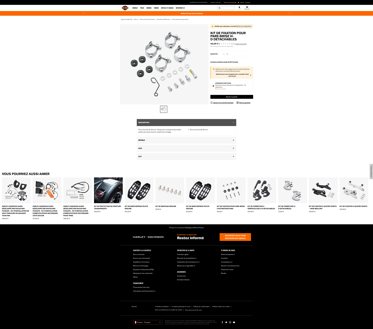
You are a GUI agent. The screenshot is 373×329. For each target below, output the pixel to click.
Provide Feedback (371, 171)
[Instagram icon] (230, 322)
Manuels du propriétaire (186, 258)
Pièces (136, 19)
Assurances (181, 276)
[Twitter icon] (226, 322)
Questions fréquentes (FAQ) (143, 269)
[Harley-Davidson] (154, 237)
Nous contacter (139, 254)
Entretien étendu (183, 280)
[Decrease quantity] (221, 54)
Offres (135, 277)
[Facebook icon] (222, 322)
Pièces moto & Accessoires (147, 19)
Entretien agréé (182, 254)
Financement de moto (141, 287)
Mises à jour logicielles (185, 266)
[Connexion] (239, 8)
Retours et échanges (140, 266)
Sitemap (134, 306)
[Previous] (83, 13)
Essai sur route (215, 2)
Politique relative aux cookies (221, 306)
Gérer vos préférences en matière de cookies (168, 310)
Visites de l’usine (227, 269)
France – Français (245, 2)
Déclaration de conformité (143, 273)
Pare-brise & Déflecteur (163, 19)
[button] (227, 44)
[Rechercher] (225, 8)
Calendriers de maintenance (187, 262)
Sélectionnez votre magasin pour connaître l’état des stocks (232, 75)
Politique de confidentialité (201, 306)
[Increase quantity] (227, 54)
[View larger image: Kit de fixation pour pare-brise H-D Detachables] (164, 64)
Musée (223, 273)
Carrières (224, 258)
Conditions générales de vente (181, 306)
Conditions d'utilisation (162, 306)
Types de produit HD (126, 19)
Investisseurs (226, 262)
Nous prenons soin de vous (193, 310)
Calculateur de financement (143, 291)
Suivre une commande (230, 2)
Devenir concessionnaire (230, 266)
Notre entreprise (227, 254)
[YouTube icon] (234, 322)
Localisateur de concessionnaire (198, 2)
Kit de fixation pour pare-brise (180, 19)
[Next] (290, 13)
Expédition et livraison (141, 262)
